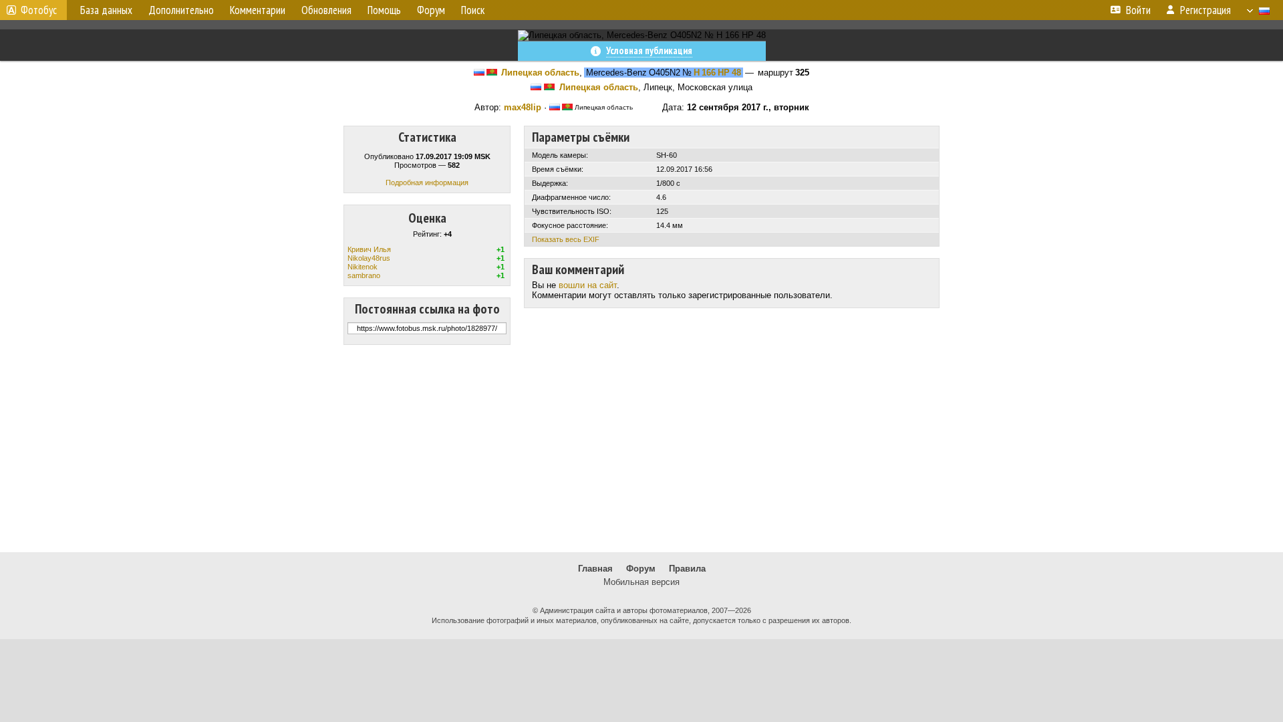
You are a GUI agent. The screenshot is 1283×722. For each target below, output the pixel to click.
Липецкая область (540, 73)
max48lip (522, 107)
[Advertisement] (641, 448)
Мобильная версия (641, 582)
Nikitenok (362, 267)
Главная (595, 569)
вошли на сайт (588, 285)
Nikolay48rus (368, 258)
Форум (641, 569)
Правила (687, 569)
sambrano (363, 275)
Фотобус (39, 10)
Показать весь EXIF (565, 239)
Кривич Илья (369, 249)
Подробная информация (427, 182)
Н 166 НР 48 (717, 73)
